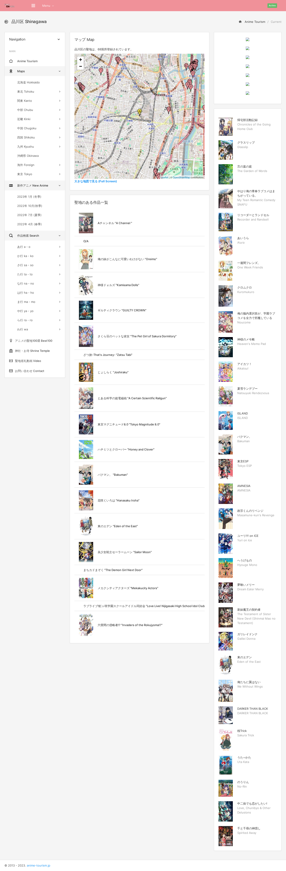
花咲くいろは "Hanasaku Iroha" (118, 500)
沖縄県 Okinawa (28, 155)
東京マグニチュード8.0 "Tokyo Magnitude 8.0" (129, 424)
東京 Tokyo (24, 174)
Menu (46, 5)
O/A (85, 241)
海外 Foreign (25, 165)
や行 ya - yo (25, 311)
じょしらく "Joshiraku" (113, 372)
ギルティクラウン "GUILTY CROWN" (122, 310)
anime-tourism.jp (38, 865)
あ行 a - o (23, 247)
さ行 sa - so (25, 265)
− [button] (80, 66)
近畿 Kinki (23, 119)
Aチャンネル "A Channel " (115, 223)
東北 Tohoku (25, 91)
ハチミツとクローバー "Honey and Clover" (126, 449)
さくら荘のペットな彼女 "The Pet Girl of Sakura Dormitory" (137, 336)
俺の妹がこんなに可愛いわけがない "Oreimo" (127, 259)
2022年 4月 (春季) (29, 224)
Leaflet (164, 177)
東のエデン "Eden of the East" (118, 526)
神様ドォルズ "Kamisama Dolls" (118, 285)
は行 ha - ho (25, 292)
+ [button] (80, 59)
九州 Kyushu (25, 146)
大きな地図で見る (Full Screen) (95, 181)
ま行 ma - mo (26, 302)
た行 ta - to (25, 274)
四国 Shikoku (26, 137)
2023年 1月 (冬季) (29, 196)
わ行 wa (22, 329)
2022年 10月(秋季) (29, 206)
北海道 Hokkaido (28, 82)
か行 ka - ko (25, 256)
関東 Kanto (24, 100)
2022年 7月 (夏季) (29, 215)
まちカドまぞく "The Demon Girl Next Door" (113, 570)
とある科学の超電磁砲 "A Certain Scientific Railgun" (132, 398)
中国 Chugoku (26, 128)
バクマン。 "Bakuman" (113, 474)
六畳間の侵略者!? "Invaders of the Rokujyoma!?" (130, 625)
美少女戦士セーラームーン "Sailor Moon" (125, 552)
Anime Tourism (254, 21)
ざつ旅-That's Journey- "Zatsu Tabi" (107, 355)
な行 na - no (25, 283)
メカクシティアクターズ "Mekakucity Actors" (128, 588)
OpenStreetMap (181, 177)
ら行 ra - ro (25, 320)
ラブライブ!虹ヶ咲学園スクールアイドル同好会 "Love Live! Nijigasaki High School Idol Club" (144, 606)
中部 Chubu (25, 110)
